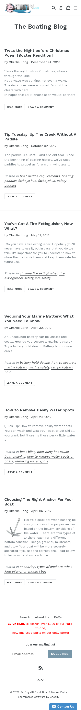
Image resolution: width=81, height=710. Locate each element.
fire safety (43, 278)
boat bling (27, 452)
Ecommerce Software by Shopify (38, 696)
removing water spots (31, 461)
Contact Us (65, 706)
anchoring (27, 567)
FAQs (58, 617)
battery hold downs (35, 362)
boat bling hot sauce (53, 452)
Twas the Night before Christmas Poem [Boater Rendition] (36, 53)
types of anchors (49, 567)
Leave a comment (41, 107)
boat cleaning (14, 456)
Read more (14, 107)
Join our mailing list (40, 644)
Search (24, 617)
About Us (42, 617)
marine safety (39, 367)
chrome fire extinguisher (38, 273)
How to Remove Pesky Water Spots (39, 410)
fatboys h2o (27, 181)
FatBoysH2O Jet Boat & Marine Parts (44, 692)
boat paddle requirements (40, 176)
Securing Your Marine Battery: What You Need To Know (39, 318)
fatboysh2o (46, 181)
